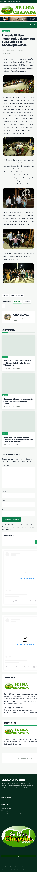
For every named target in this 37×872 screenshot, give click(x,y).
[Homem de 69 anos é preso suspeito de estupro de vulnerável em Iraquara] (18, 383)
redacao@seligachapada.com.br (11, 814)
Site (3, 509)
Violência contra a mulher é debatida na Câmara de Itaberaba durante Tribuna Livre (18, 363)
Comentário (6, 465)
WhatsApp (17, 301)
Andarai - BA (6, 31)
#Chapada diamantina (17, 295)
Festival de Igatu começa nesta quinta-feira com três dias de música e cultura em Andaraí (18, 439)
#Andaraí (5, 295)
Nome (4, 492)
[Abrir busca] (30, 24)
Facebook (27, 301)
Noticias (5, 357)
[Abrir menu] (34, 24)
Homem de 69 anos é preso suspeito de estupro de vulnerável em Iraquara (18, 401)
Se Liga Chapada (13, 779)
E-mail (4, 501)
